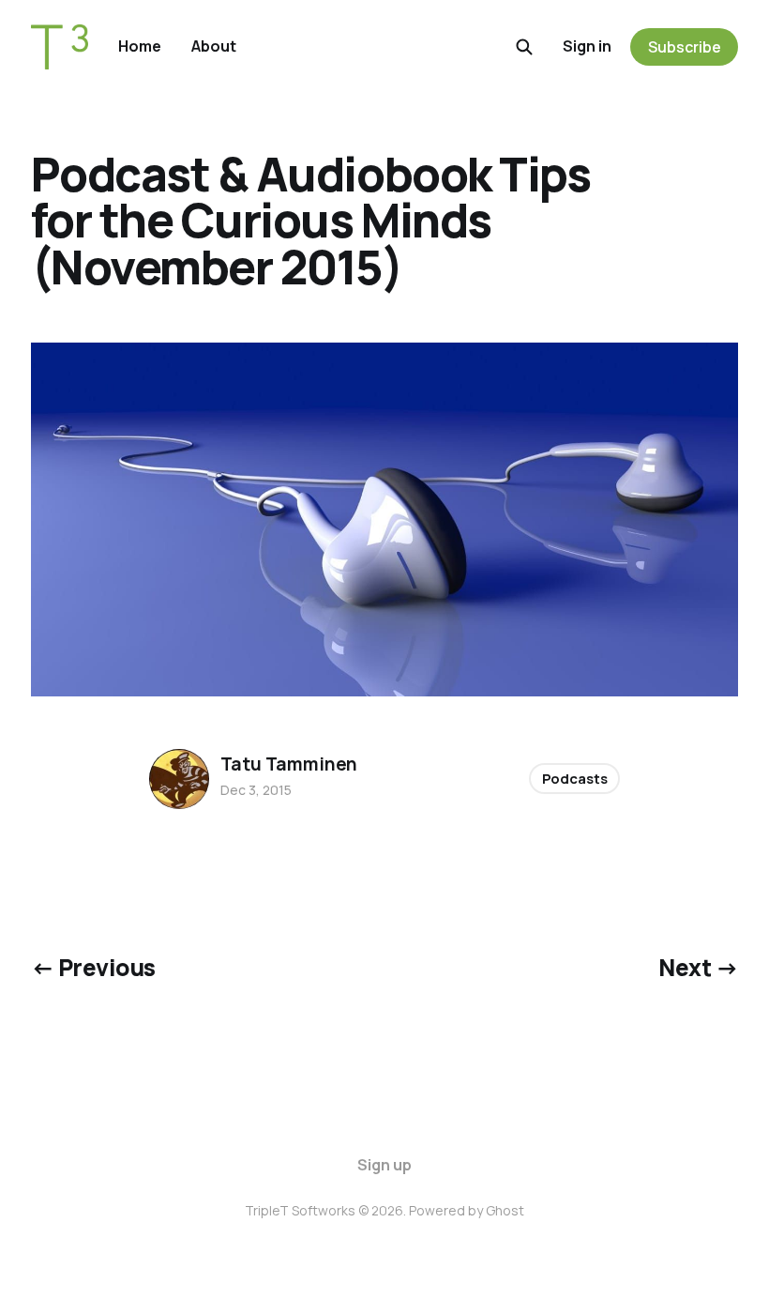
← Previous (93, 967)
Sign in (587, 46)
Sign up (384, 1164)
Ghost (505, 1210)
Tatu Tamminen (289, 764)
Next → (698, 967)
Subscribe (684, 47)
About (213, 46)
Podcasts (575, 778)
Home (139, 46)
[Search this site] (524, 47)
